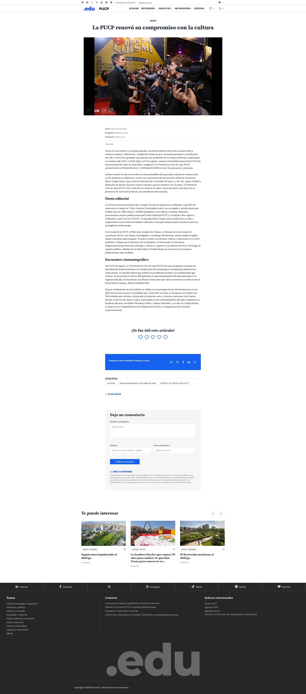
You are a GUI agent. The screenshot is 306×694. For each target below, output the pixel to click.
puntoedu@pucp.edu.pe (166, 614)
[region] (153, 76)
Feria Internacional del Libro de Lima (138, 383)
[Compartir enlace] (124, 549)
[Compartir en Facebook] (183, 362)
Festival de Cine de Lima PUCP (175, 383)
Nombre (113, 445)
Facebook (67, 586)
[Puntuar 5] (165, 337)
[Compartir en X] (177, 362)
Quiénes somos (145, 3)
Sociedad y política (89, 549)
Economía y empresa (17, 614)
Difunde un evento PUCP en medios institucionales (130, 607)
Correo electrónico (162, 445)
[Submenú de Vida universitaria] (191, 8)
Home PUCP (211, 603)
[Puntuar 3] (153, 337)
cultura (111, 383)
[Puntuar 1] (140, 337)
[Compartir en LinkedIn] (188, 362)
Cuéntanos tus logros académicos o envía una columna (132, 603)
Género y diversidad (17, 626)
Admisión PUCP (212, 611)
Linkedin (24, 586)
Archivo (153, 20)
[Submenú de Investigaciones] (155, 8)
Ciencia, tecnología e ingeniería (22, 603)
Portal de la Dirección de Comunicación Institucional (231, 614)
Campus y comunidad (139, 549)
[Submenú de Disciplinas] (205, 8)
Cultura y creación (16, 611)
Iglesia (10, 633)
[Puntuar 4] (159, 337)
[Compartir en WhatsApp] (171, 362)
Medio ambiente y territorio (20, 618)
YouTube (286, 586)
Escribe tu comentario (119, 421)
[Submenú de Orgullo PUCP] (171, 8)
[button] (104, 111)
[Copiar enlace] (195, 362)
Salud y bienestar (15, 622)
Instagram (155, 586)
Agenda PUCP (211, 607)
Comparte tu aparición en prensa (121, 610)
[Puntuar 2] (146, 337)
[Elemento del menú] (211, 8)
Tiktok (199, 586)
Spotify (242, 586)
